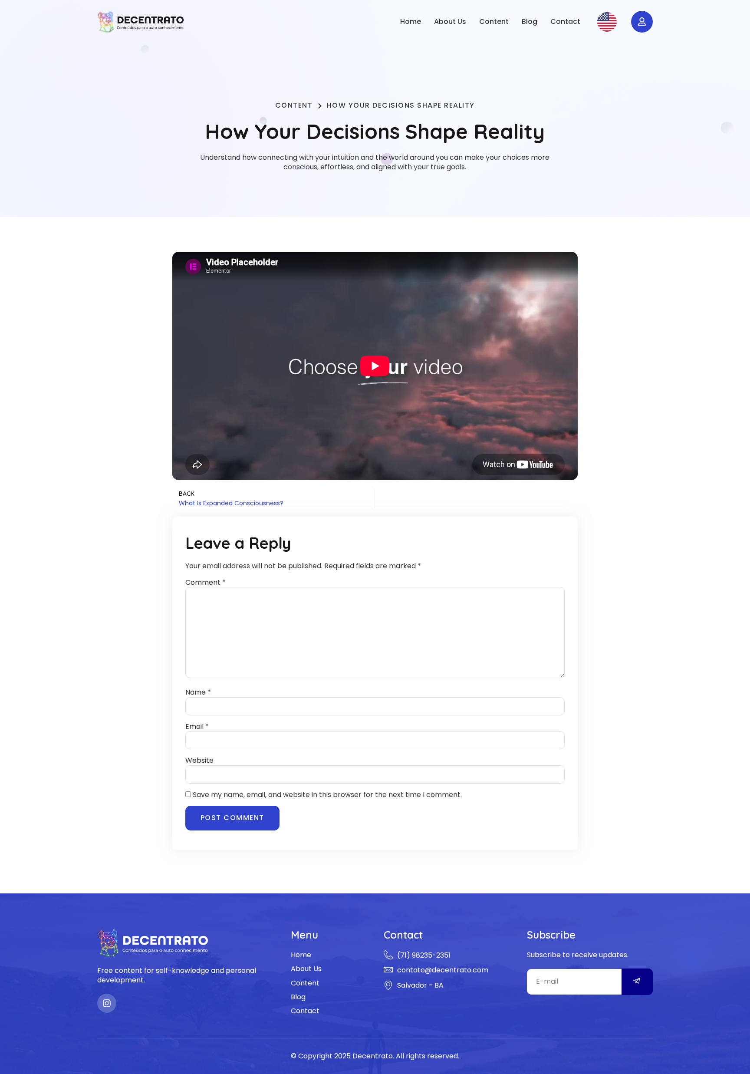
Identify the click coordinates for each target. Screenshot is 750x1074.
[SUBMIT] (637, 982)
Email (197, 726)
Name (198, 692)
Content (494, 21)
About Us (450, 21)
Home (410, 21)
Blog (529, 21)
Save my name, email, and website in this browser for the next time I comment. (327, 794)
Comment (205, 582)
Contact (565, 21)
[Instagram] (106, 1003)
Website (199, 760)
